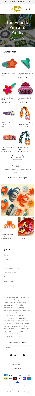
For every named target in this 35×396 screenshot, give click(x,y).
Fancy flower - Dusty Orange (7, 148)
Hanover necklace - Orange (24, 148)
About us (7, 259)
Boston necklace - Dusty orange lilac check (25, 123)
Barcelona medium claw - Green (25, 74)
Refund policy (9, 281)
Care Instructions (10, 272)
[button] (4, 9)
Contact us (8, 264)
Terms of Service (10, 277)
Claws (20, 239)
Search (6, 255)
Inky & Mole (14, 386)
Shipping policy (11, 392)
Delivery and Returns (11, 268)
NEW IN (17, 39)
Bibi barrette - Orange (8, 73)
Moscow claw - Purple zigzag (25, 98)
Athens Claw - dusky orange (7, 235)
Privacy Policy (9, 286)
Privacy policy (13, 389)
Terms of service (23, 389)
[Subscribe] (28, 348)
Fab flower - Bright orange (7, 98)
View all (17, 157)
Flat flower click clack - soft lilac (8, 123)
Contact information (24, 392)
